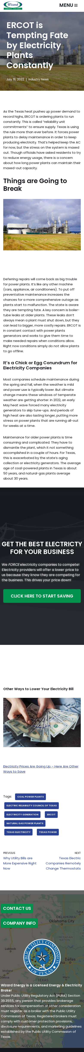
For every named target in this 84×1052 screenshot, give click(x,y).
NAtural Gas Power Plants (24, 823)
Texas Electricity (18, 832)
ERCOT (51, 814)
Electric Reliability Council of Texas (31, 805)
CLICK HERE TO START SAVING (42, 596)
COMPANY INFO (19, 923)
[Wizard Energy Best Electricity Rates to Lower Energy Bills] (13, 5)
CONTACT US (17, 908)
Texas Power (48, 832)
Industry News (38, 79)
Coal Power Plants (30, 796)
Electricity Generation (22, 814)
